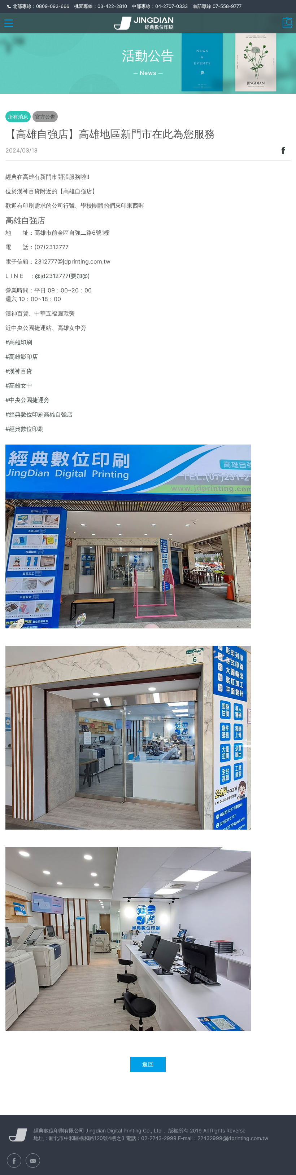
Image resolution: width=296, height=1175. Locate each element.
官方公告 (45, 117)
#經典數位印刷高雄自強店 (39, 414)
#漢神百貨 (18, 371)
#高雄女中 (18, 385)
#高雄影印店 (21, 356)
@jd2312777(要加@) (62, 275)
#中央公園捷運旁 (27, 399)
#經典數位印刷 (24, 428)
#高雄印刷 (18, 342)
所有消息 (18, 117)
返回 (148, 1064)
